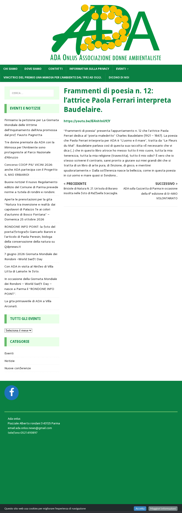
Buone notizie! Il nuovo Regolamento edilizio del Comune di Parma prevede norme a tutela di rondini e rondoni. (31, 187)
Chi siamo (10, 69)
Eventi (121, 69)
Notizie (9, 360)
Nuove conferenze (17, 368)
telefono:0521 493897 (23, 432)
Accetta (140, 508)
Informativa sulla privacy (89, 69)
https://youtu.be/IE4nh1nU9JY (87, 121)
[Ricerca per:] (31, 93)
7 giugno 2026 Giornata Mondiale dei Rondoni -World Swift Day (30, 256)
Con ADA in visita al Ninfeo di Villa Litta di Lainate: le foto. (28, 269)
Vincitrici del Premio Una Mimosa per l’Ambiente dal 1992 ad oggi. (53, 77)
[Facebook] (11, 392)
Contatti (55, 69)
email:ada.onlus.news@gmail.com (30, 428)
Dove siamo (33, 69)
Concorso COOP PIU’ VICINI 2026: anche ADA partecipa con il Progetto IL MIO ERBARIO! (30, 169)
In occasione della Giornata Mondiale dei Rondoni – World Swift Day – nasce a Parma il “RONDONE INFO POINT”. (30, 286)
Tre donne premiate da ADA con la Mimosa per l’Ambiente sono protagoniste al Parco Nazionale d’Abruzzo (29, 150)
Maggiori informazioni (163, 508)
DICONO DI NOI (119, 77)
